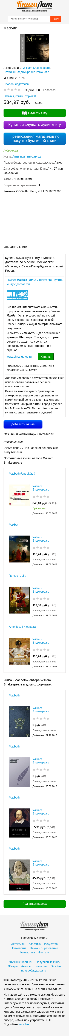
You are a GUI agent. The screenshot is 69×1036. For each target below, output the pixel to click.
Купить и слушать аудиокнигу (34, 124)
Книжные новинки (20, 962)
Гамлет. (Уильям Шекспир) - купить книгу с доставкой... (34, 282)
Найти (56, 19)
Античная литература (26, 156)
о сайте (24, 1024)
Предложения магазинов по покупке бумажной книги (34, 138)
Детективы (18, 943)
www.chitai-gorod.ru (19, 356)
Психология (18, 948)
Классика (35, 943)
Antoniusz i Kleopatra (22, 626)
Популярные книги (48, 962)
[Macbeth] (19, 721)
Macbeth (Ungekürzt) (22, 473)
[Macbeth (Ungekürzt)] (19, 500)
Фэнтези (43, 952)
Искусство (51, 943)
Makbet (13, 524)
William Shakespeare (36, 67)
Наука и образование (44, 948)
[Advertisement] (34, 220)
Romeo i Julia (17, 575)
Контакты (41, 966)
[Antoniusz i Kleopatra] (19, 653)
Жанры (13, 966)
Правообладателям (16, 84)
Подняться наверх (34, 903)
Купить (46, 356)
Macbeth (14, 695)
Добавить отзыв (23, 424)
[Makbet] (19, 551)
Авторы (26, 966)
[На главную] (34, 6)
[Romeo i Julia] (19, 602)
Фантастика (27, 952)
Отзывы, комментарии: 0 (20, 96)
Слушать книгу (37, 112)
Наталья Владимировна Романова (26, 72)
